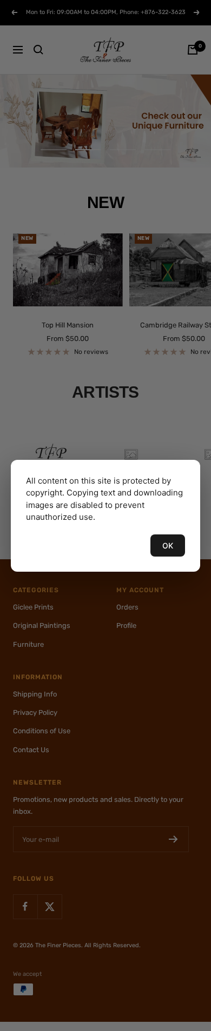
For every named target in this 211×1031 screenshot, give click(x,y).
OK (167, 545)
